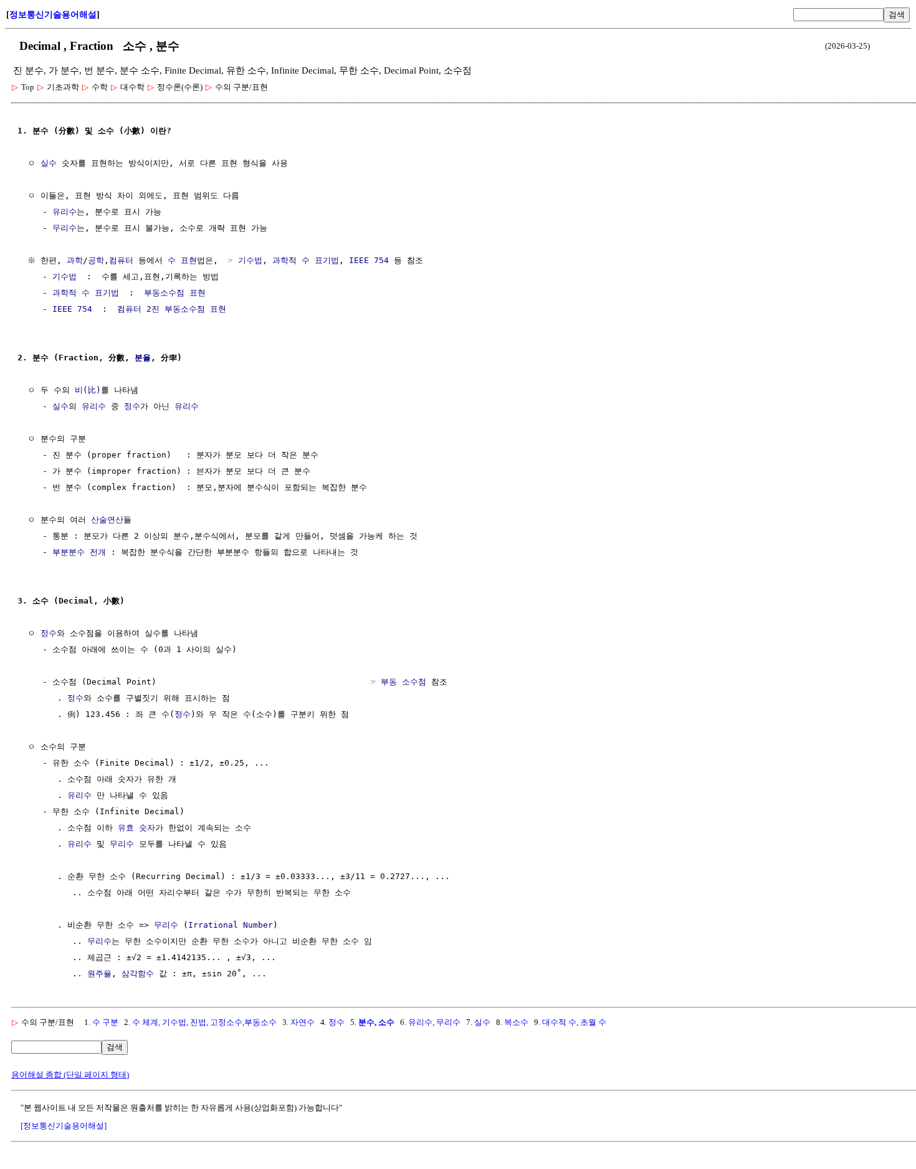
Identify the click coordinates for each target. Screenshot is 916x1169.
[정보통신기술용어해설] (64, 1125)
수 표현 (182, 260)
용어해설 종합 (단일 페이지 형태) (70, 1074)
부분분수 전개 (79, 552)
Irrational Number (230, 925)
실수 (49, 163)
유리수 (64, 211)
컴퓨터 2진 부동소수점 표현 (171, 309)
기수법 (250, 260)
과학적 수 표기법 (305, 260)
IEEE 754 (369, 260)
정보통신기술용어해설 (53, 14)
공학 (96, 260)
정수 (132, 406)
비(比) (88, 390)
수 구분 (105, 1022)
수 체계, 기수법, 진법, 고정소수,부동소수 (204, 1022)
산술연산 (107, 519)
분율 (143, 357)
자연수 (302, 1022)
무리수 (64, 228)
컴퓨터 (121, 260)
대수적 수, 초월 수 (574, 1022)
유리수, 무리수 (434, 1022)
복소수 (516, 1022)
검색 (897, 14)
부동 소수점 (403, 681)
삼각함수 (138, 973)
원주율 (99, 973)
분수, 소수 (376, 1022)
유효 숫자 (136, 827)
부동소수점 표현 (175, 292)
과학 (75, 260)
